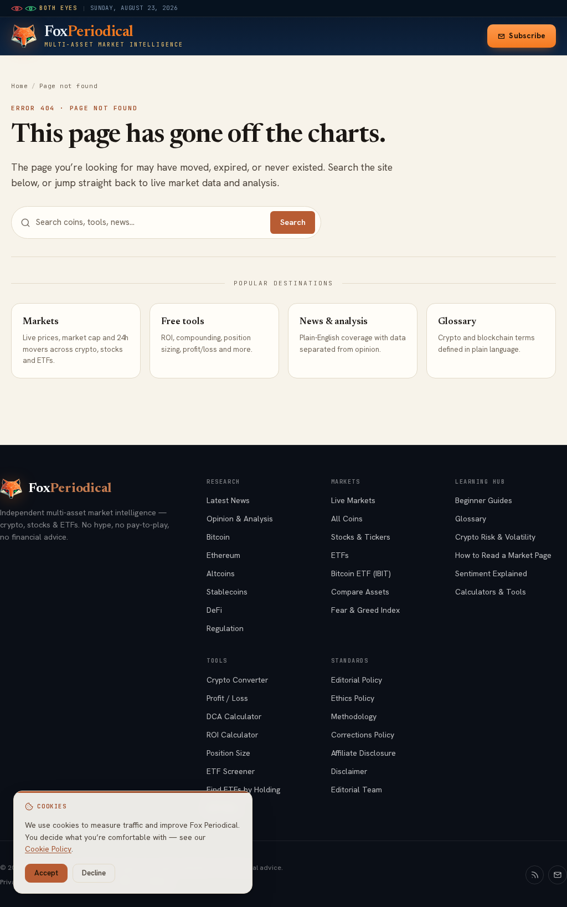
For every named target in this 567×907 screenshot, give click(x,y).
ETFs (340, 555)
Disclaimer (349, 771)
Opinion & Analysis (240, 519)
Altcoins (221, 573)
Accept (46, 873)
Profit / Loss (227, 698)
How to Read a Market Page (503, 555)
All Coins (347, 519)
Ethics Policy (352, 698)
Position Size (228, 753)
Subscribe (527, 35)
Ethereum (223, 555)
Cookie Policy (48, 849)
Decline (94, 873)
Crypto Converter (237, 680)
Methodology (354, 716)
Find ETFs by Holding (243, 790)
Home (19, 86)
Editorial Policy (356, 680)
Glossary (470, 519)
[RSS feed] (534, 874)
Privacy (11, 882)
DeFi (214, 610)
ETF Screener (231, 771)
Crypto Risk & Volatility (495, 537)
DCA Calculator (234, 716)
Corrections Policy (362, 735)
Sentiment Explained (491, 573)
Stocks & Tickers (360, 537)
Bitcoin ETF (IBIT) (361, 573)
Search (293, 222)
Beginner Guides (483, 500)
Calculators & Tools (490, 592)
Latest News (228, 500)
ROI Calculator (232, 735)
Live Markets (353, 500)
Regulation (225, 628)
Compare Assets (360, 592)
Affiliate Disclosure (363, 753)
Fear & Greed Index (365, 610)
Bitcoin (218, 537)
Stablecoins (227, 592)
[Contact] (557, 874)
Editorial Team (356, 790)
